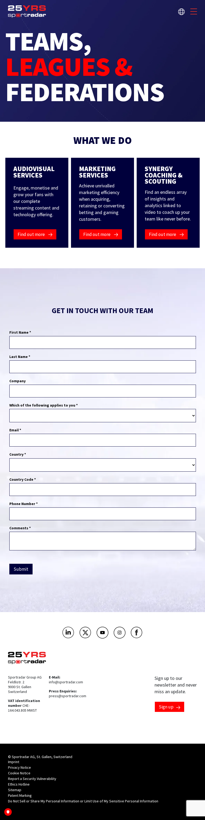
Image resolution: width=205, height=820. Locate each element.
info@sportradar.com (66, 682)
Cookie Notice (19, 773)
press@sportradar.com (67, 695)
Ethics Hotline (19, 784)
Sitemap (14, 789)
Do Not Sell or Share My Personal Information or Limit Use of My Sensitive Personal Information (83, 801)
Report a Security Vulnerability (32, 778)
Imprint (13, 761)
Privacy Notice (19, 767)
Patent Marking (20, 795)
